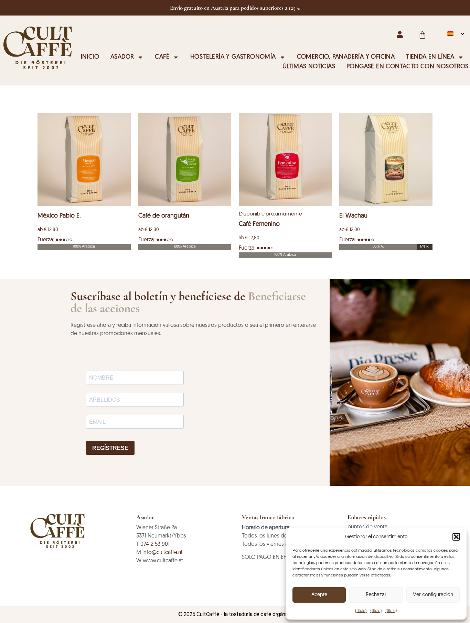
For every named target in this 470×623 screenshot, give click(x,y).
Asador (122, 57)
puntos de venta (367, 527)
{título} (361, 611)
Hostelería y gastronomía (233, 57)
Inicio (90, 57)
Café (162, 57)
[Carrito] (422, 35)
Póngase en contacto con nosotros (407, 67)
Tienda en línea (430, 57)
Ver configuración (433, 594)
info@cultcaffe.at (162, 552)
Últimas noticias (308, 67)
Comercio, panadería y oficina (346, 57)
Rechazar (376, 594)
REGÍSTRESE (110, 448)
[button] (456, 536)
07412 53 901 (155, 544)
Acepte (319, 594)
